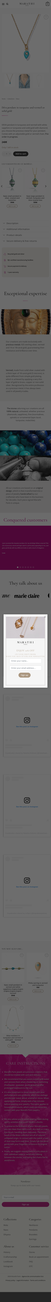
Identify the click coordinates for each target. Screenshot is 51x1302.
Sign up (24, 675)
